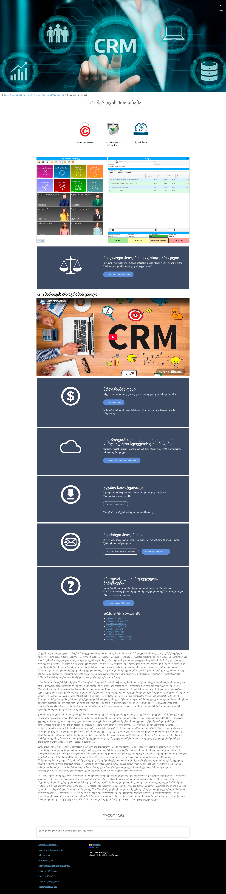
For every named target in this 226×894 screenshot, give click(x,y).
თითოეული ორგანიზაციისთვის (119, 639)
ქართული (96, 845)
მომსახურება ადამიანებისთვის (119, 637)
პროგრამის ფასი (114, 402)
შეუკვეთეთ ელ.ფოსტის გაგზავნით (121, 551)
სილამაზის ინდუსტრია (115, 629)
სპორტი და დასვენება (115, 632)
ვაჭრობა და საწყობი (115, 618)
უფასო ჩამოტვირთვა (115, 504)
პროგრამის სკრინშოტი (48, 845)
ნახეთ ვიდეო (44, 855)
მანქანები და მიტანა (114, 634)
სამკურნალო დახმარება (116, 626)
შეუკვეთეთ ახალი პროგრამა (119, 603)
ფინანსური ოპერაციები (116, 624)
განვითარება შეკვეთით (48, 881)
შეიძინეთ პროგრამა (47, 876)
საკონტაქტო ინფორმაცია (155, 551)
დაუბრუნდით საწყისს (47, 887)
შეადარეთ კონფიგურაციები (118, 274)
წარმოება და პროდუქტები (117, 621)
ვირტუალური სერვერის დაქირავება (122, 460)
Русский (95, 847)
